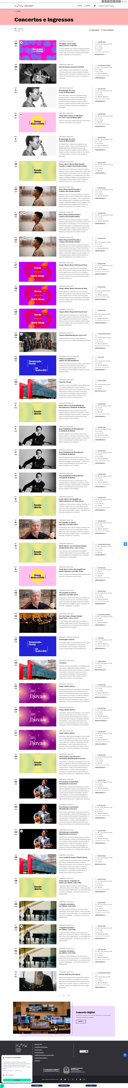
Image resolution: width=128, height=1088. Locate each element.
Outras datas (95, 30)
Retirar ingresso (99, 54)
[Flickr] (102, 1)
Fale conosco (38, 1050)
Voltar (18, 11)
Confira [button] (80, 1021)
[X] (114, 1)
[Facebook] (119, 1)
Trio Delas (62, 663)
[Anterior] (59, 996)
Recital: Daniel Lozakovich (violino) (71, 67)
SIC (91, 1085)
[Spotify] (80, 1079)
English (106, 5)
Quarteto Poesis (65, 382)
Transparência (64, 1085)
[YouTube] (111, 1)
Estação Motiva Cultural (104, 65)
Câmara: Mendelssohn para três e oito (73, 335)
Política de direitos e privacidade (44, 1055)
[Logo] (24, 6)
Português (101, 5)
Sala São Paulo (102, 42)
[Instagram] (116, 1)
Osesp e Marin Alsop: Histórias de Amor (73, 265)
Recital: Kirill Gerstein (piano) (69, 974)
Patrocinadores (39, 1052)
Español (111, 5)
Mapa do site (38, 1044)
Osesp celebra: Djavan (67, 686)
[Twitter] (72, 1079)
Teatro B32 (101, 357)
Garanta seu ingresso (101, 274)
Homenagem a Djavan (66, 639)
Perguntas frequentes (41, 1047)
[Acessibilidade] (125, 1055)
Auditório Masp (102, 380)
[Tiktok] (108, 1)
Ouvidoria (37, 1060)
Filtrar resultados (108, 30)
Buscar (88, 5)
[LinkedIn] (105, 1)
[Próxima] (68, 996)
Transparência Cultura (41, 1058)
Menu (80, 5)
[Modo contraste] (94, 6)
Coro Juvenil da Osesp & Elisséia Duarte (73, 857)
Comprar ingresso (100, 77)
